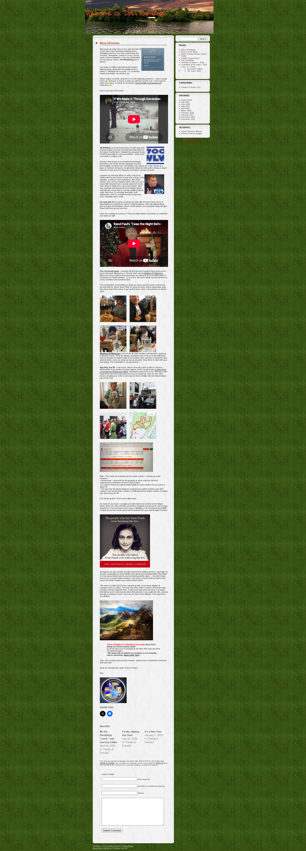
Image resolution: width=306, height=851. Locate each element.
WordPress (128, 846)
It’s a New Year (153, 731)
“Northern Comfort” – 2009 (192, 62)
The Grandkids (187, 60)
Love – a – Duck (188, 67)
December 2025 (188, 117)
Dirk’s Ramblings (188, 50)
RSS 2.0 (159, 763)
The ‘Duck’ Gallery (195, 69)
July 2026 (185, 102)
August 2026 (186, 100)
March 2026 (186, 111)
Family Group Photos (190, 58)
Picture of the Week (189, 52)
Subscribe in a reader (192, 141)
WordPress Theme (101, 848)
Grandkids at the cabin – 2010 (194, 65)
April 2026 (185, 108)
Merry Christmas (110, 43)
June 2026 (185, 104)
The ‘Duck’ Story (194, 71)
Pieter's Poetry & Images (191, 133)
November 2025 (188, 119)
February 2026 (187, 113)
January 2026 (187, 115)
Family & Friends (107, 763)
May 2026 (185, 106)
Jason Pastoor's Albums (191, 131)
